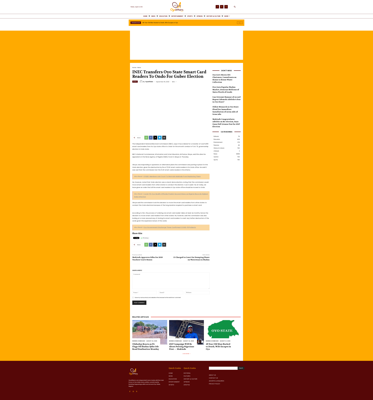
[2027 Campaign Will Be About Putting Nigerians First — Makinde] (186, 332)
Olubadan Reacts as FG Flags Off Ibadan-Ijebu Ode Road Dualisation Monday (145, 346)
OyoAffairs (149, 81)
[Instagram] (226, 6)
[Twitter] (221, 6)
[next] (241, 22)
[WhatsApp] (146, 138)
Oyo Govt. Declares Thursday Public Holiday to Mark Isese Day (162, 23)
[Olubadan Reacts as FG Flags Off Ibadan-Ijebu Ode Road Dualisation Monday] (149, 332)
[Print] (164, 138)
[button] (234, 7)
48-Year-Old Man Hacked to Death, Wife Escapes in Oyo (218, 346)
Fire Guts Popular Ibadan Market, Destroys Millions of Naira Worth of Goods (225, 89)
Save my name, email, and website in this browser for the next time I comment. (158, 297)
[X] (155, 138)
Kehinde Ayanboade (138, 341)
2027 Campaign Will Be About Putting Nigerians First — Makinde (181, 346)
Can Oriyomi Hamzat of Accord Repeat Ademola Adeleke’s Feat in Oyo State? (226, 99)
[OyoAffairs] (141, 81)
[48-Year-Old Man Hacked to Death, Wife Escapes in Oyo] (223, 332)
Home (134, 67)
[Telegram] (160, 138)
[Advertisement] (186, 45)
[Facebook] (217, 6)
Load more (186, 353)
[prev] (238, 22)
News (139, 67)
